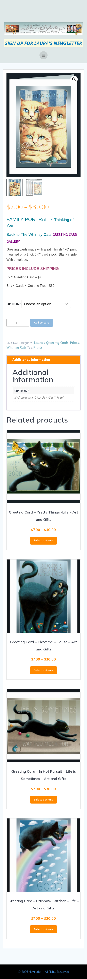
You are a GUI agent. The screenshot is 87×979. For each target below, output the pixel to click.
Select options (43, 540)
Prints (74, 342)
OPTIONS (13, 304)
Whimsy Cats (16, 347)
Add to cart (41, 322)
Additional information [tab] (31, 359)
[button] (74, 79)
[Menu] (43, 55)
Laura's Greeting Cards (51, 342)
